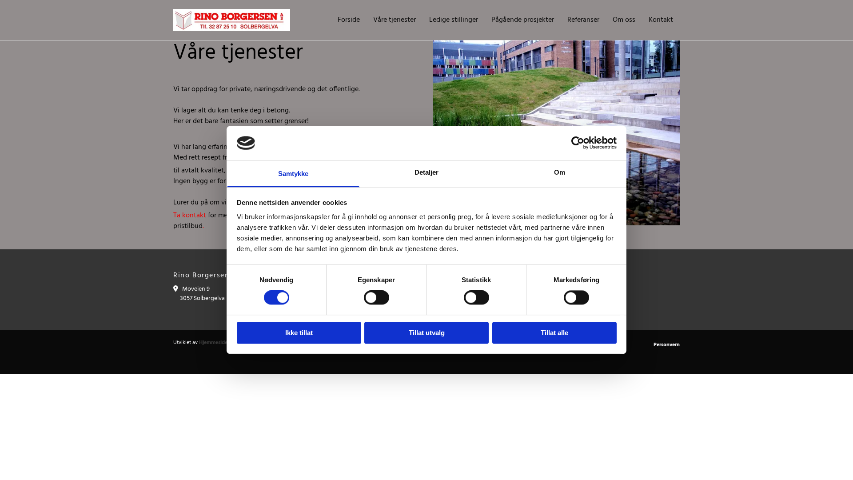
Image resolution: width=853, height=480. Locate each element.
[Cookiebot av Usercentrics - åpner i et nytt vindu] (578, 143)
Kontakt (661, 20)
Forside (349, 20)
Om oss (624, 20)
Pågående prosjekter (522, 20)
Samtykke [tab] (293, 173)
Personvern (667, 344)
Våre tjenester (394, 20)
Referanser (583, 20)
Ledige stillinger (453, 20)
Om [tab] (559, 172)
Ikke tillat (299, 332)
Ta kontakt (189, 215)
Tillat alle (554, 332)
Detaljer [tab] (427, 172)
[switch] (376, 298)
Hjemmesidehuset (220, 342)
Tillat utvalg (427, 332)
